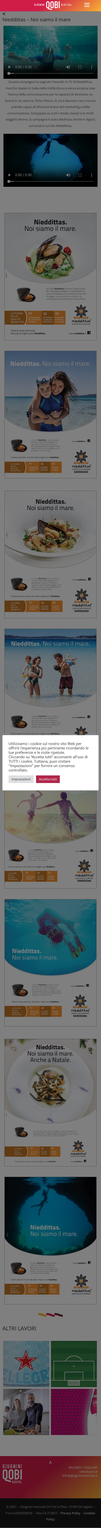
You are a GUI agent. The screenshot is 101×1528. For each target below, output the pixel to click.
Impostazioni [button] (21, 779)
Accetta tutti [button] (48, 779)
